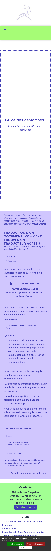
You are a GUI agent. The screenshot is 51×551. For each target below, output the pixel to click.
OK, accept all (16, 544)
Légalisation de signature (18, 442)
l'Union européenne (34, 344)
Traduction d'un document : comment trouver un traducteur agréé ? (25, 224)
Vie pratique (24, 126)
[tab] (25, 256)
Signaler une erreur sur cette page (29, 473)
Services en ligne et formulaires (19, 428)
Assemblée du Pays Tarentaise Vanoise (23, 532)
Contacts (25, 487)
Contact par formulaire (25, 507)
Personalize (26, 548)
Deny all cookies (35, 544)
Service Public (9, 528)
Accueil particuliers (12, 215)
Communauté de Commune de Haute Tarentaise (22, 523)
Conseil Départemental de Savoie (20, 535)
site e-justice (37, 355)
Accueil (12, 126)
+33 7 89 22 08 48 (25, 503)
